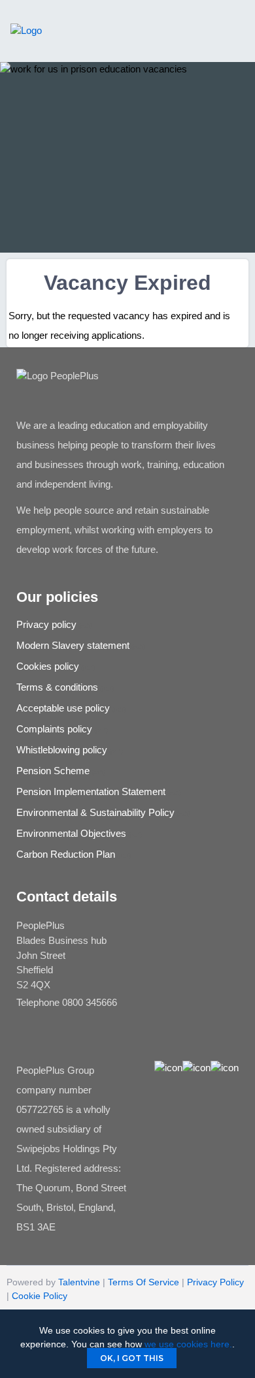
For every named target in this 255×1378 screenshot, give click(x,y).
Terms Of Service (143, 1282)
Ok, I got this (131, 1358)
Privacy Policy (215, 1282)
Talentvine (79, 1282)
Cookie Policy (39, 1296)
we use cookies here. (188, 1344)
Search (165, 45)
